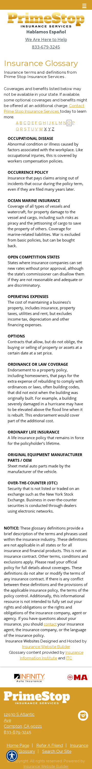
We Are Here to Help (46, 39)
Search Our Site (56, 751)
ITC (69, 658)
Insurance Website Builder (46, 647)
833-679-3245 (46, 47)
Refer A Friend (49, 745)
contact (50, 624)
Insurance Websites (22, 641)
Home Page (18, 745)
